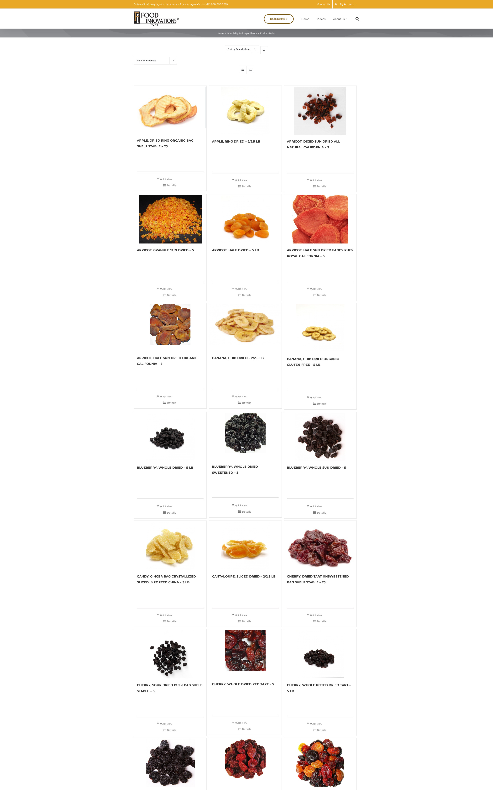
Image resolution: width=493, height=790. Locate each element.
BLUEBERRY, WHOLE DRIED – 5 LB (165, 467)
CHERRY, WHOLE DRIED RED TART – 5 (243, 684)
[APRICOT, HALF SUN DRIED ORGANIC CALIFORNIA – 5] (170, 327)
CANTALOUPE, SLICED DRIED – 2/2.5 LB (244, 576)
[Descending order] (264, 50)
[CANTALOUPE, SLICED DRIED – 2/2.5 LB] (245, 545)
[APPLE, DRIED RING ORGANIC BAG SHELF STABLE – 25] (170, 110)
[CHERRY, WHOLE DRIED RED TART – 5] (245, 653)
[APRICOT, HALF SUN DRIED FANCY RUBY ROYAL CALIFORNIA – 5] (320, 218)
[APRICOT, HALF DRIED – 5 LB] (245, 218)
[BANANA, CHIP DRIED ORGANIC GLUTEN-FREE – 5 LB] (320, 327)
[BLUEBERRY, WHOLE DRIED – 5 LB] (170, 436)
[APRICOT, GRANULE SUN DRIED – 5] (170, 218)
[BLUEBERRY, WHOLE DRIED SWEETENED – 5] (245, 436)
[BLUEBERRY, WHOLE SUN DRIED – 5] (320, 436)
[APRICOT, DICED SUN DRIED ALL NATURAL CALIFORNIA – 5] (320, 110)
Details (171, 185)
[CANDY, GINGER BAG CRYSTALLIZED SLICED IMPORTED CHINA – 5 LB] (170, 545)
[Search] (357, 19)
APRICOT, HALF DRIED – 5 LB (235, 250)
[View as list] (250, 70)
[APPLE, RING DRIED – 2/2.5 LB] (245, 110)
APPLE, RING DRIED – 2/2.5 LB (236, 141)
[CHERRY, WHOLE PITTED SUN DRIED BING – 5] (170, 762)
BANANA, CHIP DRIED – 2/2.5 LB (238, 358)
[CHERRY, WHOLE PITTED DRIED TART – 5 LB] (320, 653)
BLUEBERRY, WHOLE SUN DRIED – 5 (316, 467)
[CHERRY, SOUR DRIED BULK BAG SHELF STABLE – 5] (170, 653)
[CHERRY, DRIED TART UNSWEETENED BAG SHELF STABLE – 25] (320, 545)
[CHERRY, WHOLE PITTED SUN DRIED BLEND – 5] (320, 762)
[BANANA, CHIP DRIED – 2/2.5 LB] (245, 327)
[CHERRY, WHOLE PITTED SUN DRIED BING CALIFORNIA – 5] (245, 762)
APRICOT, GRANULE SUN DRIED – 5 (165, 250)
